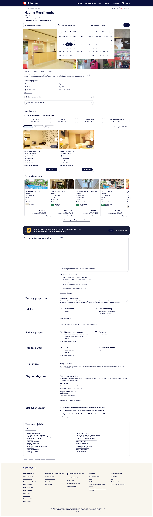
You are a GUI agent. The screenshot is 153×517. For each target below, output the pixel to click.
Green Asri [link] (30, 440)
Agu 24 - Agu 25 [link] (36, 121)
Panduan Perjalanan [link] (116, 481)
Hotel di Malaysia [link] (27, 479)
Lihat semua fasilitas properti (69, 341)
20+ (125, 66)
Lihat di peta (64, 270)
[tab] (31, 429)
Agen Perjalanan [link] (71, 486)
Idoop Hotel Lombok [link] (82, 445)
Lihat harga (51, 169)
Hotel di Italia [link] (26, 493)
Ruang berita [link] (70, 480)
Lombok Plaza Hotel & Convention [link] (86, 440)
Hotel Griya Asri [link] (81, 441)
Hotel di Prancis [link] (27, 501)
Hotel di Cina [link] (26, 496)
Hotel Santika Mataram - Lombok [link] (86, 438)
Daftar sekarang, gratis (121, 230)
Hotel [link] (25, 459)
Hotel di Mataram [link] (50, 459)
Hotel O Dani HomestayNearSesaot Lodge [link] (39, 437)
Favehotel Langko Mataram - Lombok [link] (38, 446)
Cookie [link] (91, 481)
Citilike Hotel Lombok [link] (82, 433)
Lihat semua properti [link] (33, 8)
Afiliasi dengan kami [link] (72, 477)
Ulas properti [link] (48, 484)
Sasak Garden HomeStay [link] (34, 438)
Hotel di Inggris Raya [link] (28, 498)
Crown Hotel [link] (30, 448)
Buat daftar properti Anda (93, 3)
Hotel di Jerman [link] (27, 490)
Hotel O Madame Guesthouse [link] (85, 437)
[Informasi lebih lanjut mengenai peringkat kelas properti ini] (30, 15)
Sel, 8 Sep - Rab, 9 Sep (68, 26)
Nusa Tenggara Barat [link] (40, 459)
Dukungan (107, 3)
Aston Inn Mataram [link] (32, 451)
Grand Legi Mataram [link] (33, 441)
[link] (125, 8)
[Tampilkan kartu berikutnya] (128, 197)
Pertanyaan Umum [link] (50, 479)
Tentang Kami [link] (114, 476)
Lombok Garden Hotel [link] (33, 443)
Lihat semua (28, 93)
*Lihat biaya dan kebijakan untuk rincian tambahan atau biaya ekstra (78, 324)
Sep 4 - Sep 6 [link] (117, 121)
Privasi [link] (90, 479)
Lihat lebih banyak (65, 318)
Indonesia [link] (31, 459)
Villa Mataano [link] (31, 445)
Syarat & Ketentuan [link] (94, 476)
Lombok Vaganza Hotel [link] (33, 433)
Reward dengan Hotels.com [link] (118, 484)
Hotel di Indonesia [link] (28, 476)
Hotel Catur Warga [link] (81, 449)
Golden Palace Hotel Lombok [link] (85, 446)
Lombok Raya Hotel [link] (82, 443)
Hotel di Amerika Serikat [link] (29, 481)
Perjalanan (116, 3)
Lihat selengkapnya (66, 293)
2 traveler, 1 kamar (99, 26)
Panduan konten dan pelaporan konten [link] (97, 485)
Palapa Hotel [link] (30, 453)
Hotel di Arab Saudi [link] (28, 487)
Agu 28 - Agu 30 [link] (90, 121)
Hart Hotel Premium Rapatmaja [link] (36, 435)
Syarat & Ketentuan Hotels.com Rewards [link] (97, 489)
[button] (67, 40)
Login (128, 3)
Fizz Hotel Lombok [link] (81, 451)
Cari (126, 25)
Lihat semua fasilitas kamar (68, 355)
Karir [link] (112, 479)
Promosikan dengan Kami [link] (73, 483)
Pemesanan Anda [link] (49, 476)
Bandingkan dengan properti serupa (78, 220)
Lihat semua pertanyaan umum (69, 417)
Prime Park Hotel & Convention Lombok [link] (88, 435)
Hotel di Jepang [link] (27, 484)
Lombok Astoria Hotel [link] (82, 448)
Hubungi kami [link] (48, 481)
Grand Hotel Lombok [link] (33, 449)
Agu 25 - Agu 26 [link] (63, 121)
